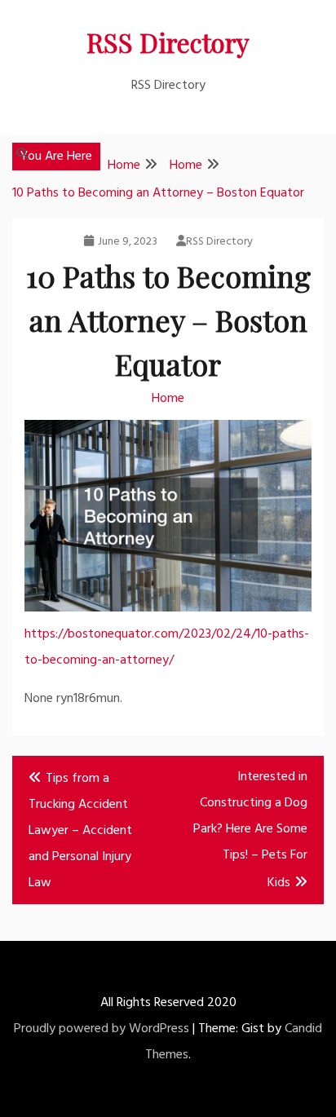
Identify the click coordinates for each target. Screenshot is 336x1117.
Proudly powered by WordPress (101, 1029)
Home (168, 398)
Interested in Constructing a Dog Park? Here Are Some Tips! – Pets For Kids (250, 830)
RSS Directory (168, 42)
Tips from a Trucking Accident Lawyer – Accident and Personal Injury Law (80, 831)
